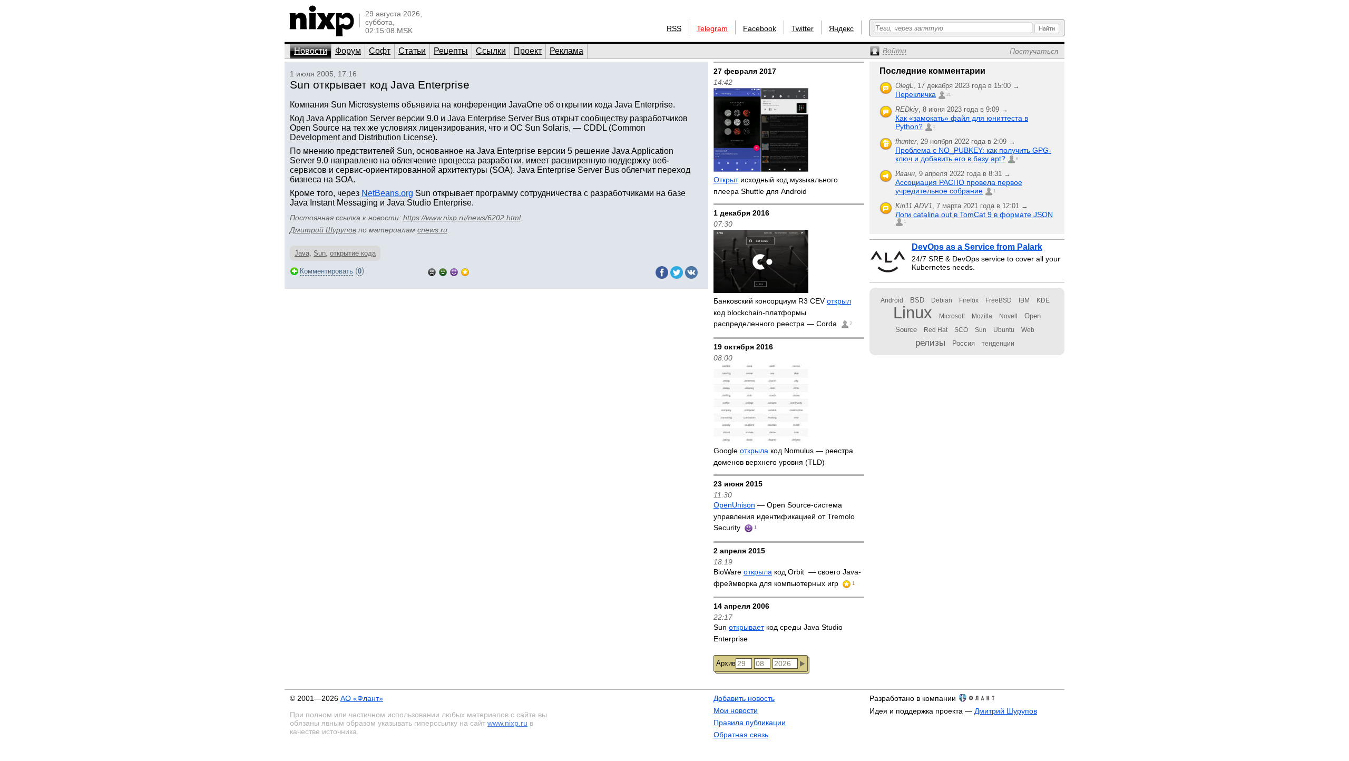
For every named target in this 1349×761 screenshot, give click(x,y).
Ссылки (491, 50)
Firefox (969, 300)
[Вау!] (465, 271)
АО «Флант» (361, 698)
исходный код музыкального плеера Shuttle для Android (775, 185)
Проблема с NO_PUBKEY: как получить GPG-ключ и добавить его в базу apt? (973, 154)
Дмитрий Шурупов (323, 230)
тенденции (998, 343)
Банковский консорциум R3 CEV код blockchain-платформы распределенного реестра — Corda (782, 312)
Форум (348, 50)
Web (1027, 330)
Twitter (802, 28)
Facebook (759, 28)
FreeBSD (998, 300)
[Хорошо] (454, 271)
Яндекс (841, 28)
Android (892, 300)
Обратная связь (740, 734)
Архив (726, 663)
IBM (1024, 300)
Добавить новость (744, 698)
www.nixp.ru (507, 723)
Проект (528, 50)
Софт (379, 50)
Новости (310, 50)
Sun (320, 253)
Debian (941, 300)
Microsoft (952, 316)
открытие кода (353, 253)
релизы (930, 342)
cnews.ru (432, 230)
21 (948, 94)
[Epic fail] (432, 271)
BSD (917, 300)
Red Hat (935, 330)
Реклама (566, 50)
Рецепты (451, 50)
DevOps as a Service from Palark (977, 246)
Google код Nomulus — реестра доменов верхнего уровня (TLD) (783, 456)
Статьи (412, 50)
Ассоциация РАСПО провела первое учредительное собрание (958, 186)
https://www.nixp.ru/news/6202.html (462, 217)
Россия (963, 343)
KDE (1043, 300)
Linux (912, 313)
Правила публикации (749, 722)
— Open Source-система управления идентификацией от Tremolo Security (784, 516)
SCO (961, 330)
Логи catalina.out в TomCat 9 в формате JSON (974, 214)
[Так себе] (443, 271)
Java (302, 253)
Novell (1008, 316)
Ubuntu (1003, 330)
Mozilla (982, 316)
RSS (674, 28)
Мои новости (735, 710)
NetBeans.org (387, 193)
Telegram (712, 28)
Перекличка (915, 94)
